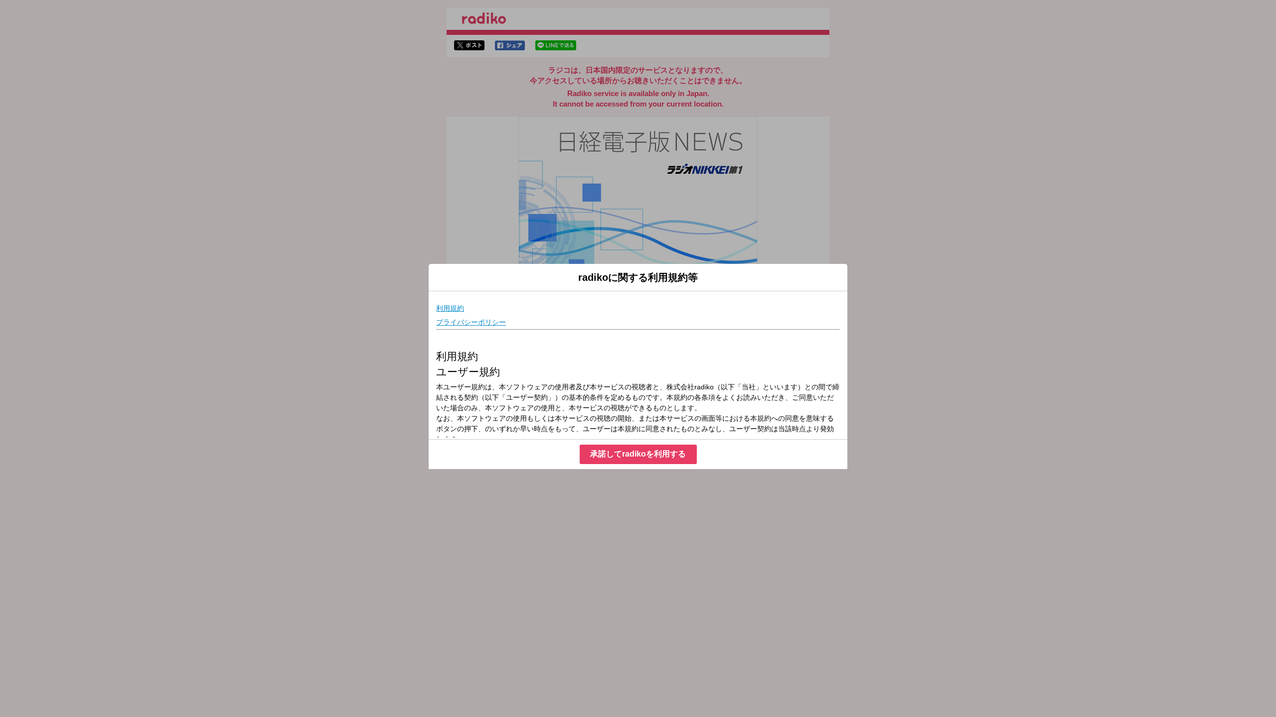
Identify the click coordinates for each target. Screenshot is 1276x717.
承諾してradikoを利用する (638, 454)
